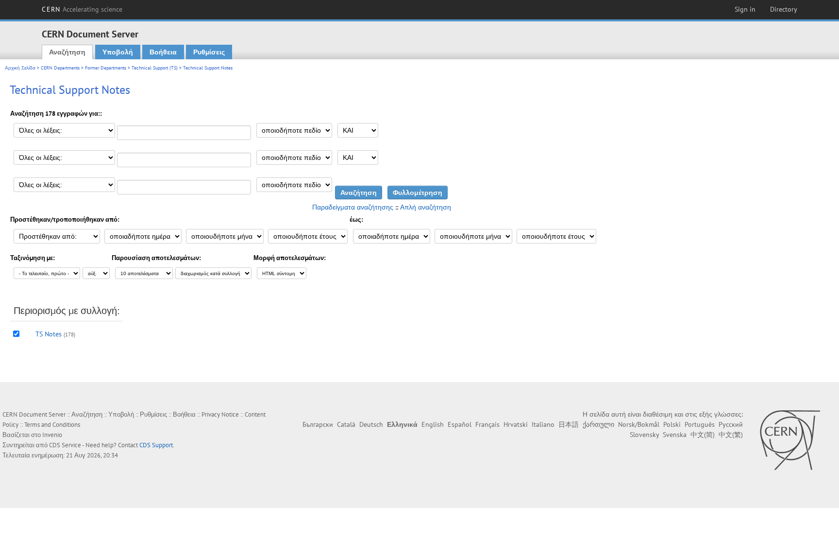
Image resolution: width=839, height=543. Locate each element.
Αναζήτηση (67, 52)
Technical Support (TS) (155, 68)
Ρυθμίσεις (209, 52)
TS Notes (48, 334)
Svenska (675, 434)
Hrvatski (515, 424)
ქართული (598, 424)
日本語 (568, 424)
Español (459, 424)
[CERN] (789, 440)
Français (487, 424)
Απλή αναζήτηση (425, 207)
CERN (82, 9)
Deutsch (371, 424)
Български (317, 424)
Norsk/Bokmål (638, 424)
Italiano (543, 424)
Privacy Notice (220, 414)
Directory (783, 9)
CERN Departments (60, 68)
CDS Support (156, 445)
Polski (672, 424)
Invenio (52, 435)
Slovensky (644, 434)
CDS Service (65, 445)
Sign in (745, 9)
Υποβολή (117, 52)
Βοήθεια (163, 52)
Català (346, 424)
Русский (731, 424)
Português (700, 424)
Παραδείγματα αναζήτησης (352, 207)
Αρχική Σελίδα (20, 68)
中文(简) (702, 434)
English (432, 424)
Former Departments (105, 68)
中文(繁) (731, 434)
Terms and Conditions (52, 424)
